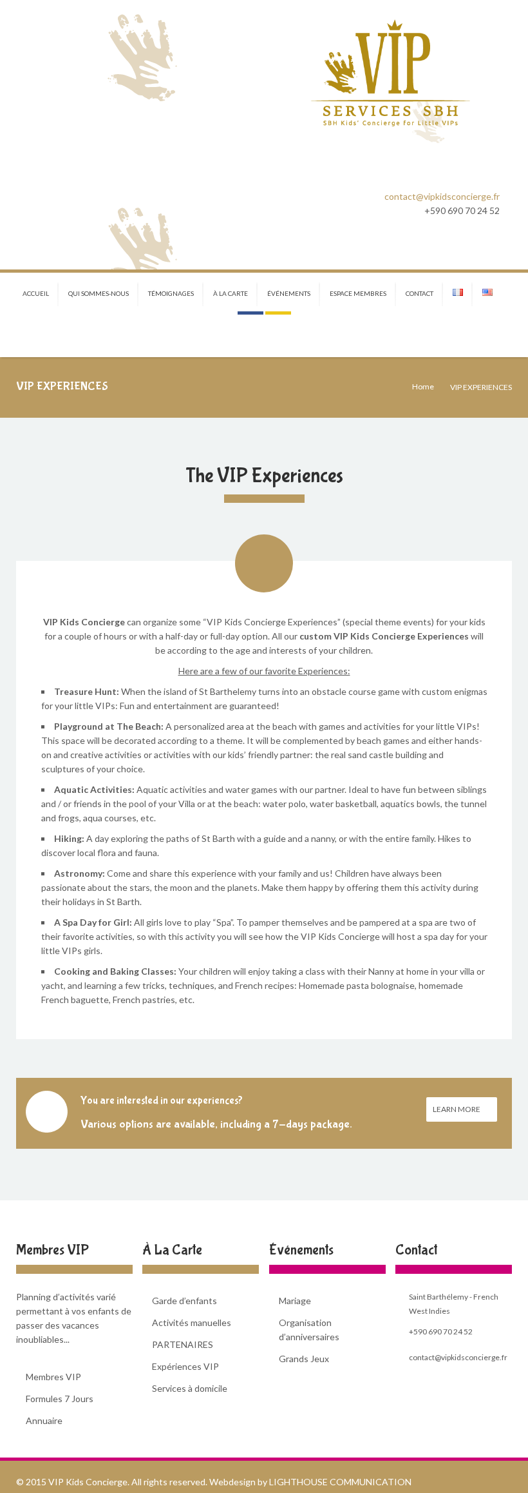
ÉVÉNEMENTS (288, 293)
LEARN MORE (457, 1109)
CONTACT (419, 293)
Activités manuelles (191, 1322)
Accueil (36, 293)
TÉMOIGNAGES (171, 293)
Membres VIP (53, 1376)
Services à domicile (189, 1388)
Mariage (295, 1300)
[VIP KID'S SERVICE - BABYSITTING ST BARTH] (390, 73)
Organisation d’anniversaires (309, 1329)
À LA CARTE (230, 293)
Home (423, 386)
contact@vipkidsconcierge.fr (442, 196)
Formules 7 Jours (59, 1398)
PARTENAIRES (182, 1344)
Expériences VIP (185, 1366)
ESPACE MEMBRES (358, 293)
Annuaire (44, 1420)
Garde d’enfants (184, 1300)
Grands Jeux (304, 1358)
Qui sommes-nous (98, 293)
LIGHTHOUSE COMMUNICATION (340, 1481)
